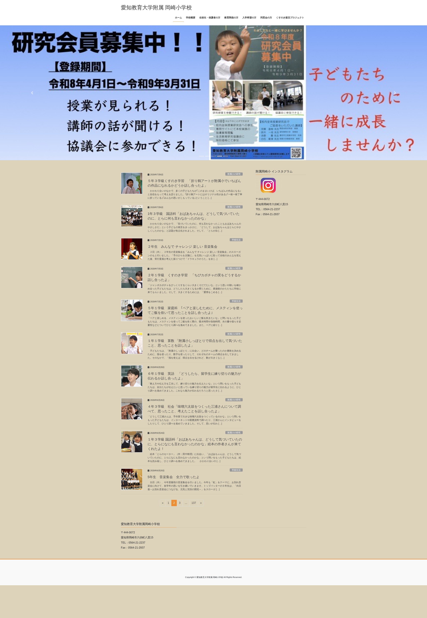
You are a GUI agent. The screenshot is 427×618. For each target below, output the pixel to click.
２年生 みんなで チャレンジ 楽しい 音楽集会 (182, 248)
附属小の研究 (234, 176)
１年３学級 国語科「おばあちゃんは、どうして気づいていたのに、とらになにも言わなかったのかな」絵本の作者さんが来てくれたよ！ (195, 446)
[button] (32, 93)
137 (193, 505)
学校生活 (236, 241)
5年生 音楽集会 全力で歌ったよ (173, 479)
